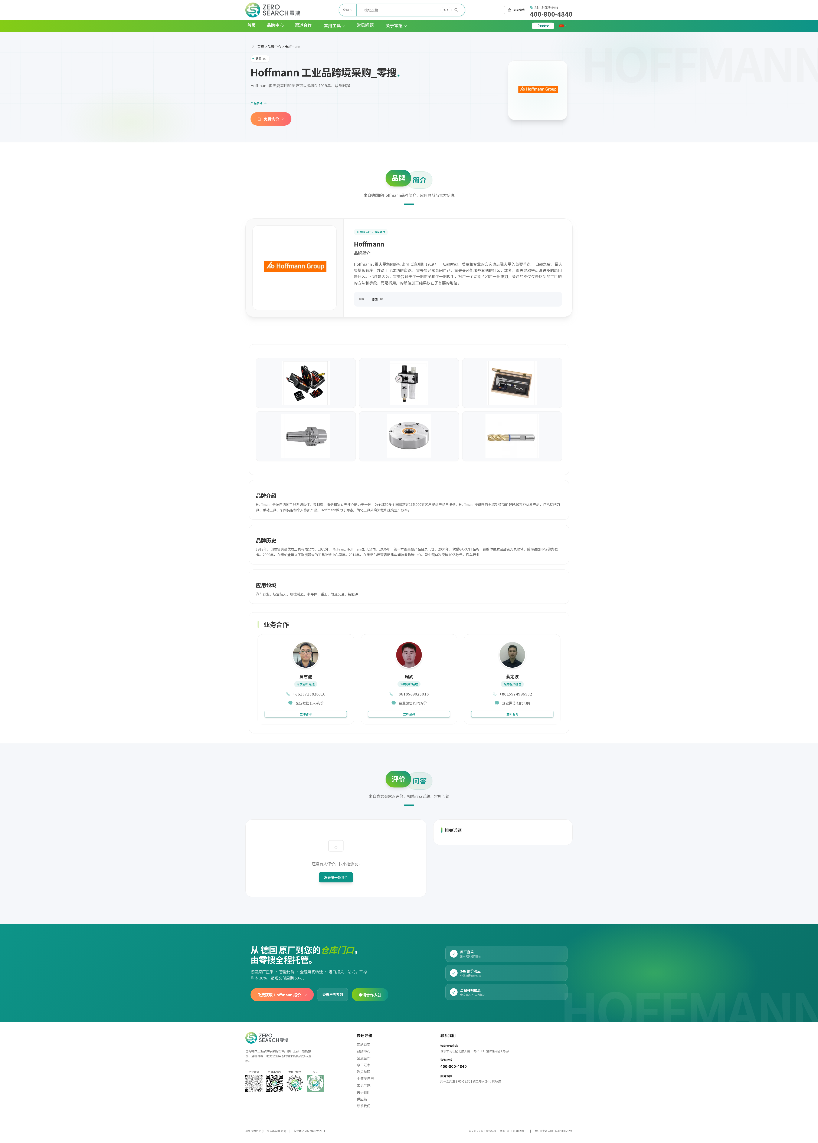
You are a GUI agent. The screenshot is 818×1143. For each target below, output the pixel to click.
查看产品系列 (333, 994)
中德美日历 (365, 1078)
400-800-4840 (551, 14)
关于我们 (363, 1092)
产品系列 (259, 103)
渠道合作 (363, 1058)
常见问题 (363, 1085)
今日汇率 (363, 1064)
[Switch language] (563, 26)
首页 (260, 46)
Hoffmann (292, 46)
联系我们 (363, 1105)
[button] (331, 26)
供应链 (362, 1098)
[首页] (272, 10)
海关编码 (363, 1071)
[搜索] (456, 10)
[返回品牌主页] (537, 90)
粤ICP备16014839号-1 (513, 1131)
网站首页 (363, 1044)
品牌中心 (274, 46)
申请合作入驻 (370, 994)
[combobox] (411, 10)
